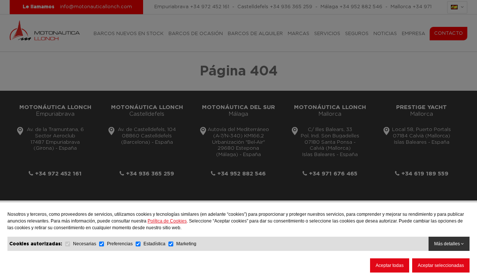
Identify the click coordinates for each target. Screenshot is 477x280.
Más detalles (447, 243)
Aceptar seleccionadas (441, 265)
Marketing (186, 243)
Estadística (154, 243)
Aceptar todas (390, 265)
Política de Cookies (167, 221)
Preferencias (120, 243)
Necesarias (84, 243)
